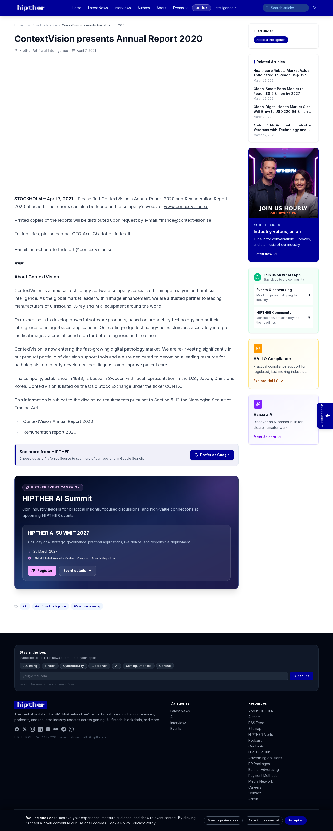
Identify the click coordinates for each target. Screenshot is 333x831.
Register (44, 570)
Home (76, 8)
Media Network (260, 781)
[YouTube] (48, 729)
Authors (144, 8)
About (161, 8)
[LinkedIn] (40, 729)
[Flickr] (55, 729)
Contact (254, 793)
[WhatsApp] (71, 729)
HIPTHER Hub (259, 752)
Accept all (296, 820)
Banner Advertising (263, 770)
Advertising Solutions (265, 758)
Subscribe (302, 676)
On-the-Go (257, 746)
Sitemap (254, 728)
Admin (253, 799)
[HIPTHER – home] (30, 8)
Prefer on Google (215, 455)
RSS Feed (256, 723)
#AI (25, 606)
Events (178, 8)
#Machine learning (87, 606)
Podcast (255, 740)
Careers (254, 787)
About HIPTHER (260, 711)
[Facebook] (16, 729)
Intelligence (224, 8)
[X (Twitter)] (24, 729)
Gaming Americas (138, 666)
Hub (203, 8)
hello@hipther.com (95, 737)
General (165, 666)
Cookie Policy (119, 823)
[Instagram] (32, 729)
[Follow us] (315, 8)
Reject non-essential (264, 820)
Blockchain (99, 666)
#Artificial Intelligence (50, 606)
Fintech (50, 666)
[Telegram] (63, 729)
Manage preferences (223, 820)
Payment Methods (262, 775)
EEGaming (30, 666)
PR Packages (259, 764)
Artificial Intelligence (42, 25)
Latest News (98, 8)
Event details (74, 570)
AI (116, 666)
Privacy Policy (144, 823)
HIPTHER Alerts (260, 734)
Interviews (123, 8)
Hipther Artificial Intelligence (43, 50)
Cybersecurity (73, 666)
